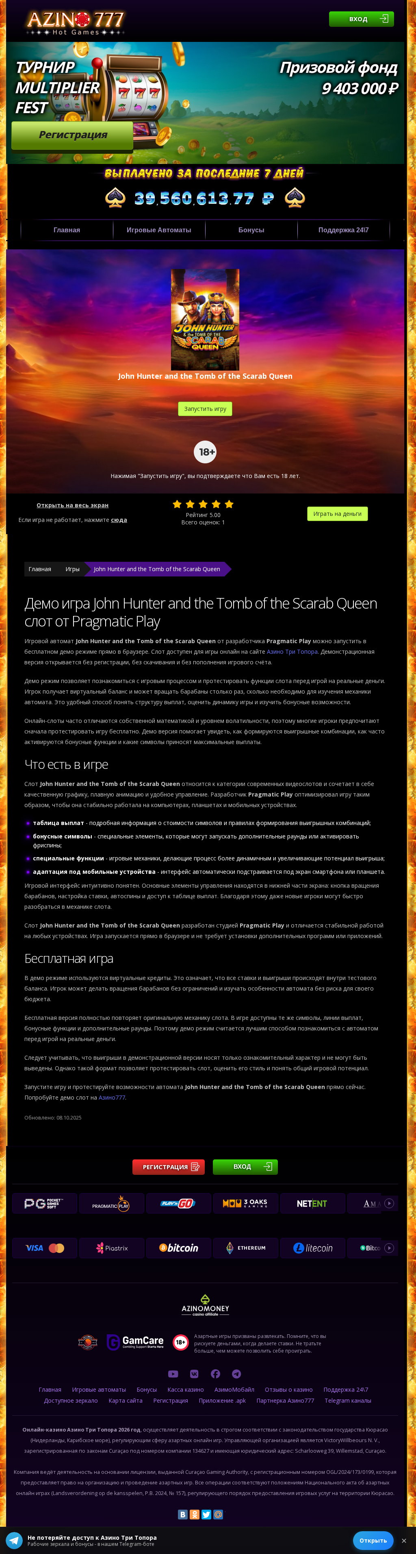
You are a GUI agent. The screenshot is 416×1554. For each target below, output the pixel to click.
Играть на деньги (337, 513)
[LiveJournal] (230, 1514)
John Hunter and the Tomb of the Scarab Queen (157, 569)
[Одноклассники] (194, 1514)
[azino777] (194, 1374)
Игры (72, 569)
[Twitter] (206, 1514)
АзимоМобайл (234, 1389)
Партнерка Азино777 (285, 1400)
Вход (358, 19)
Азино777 (112, 1097)
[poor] (190, 504)
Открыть (373, 1540)
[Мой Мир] (218, 1514)
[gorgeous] (229, 504)
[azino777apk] (236, 1374)
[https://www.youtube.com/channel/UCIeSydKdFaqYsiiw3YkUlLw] (173, 1374)
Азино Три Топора (292, 651)
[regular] (203, 504)
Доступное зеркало (71, 1400)
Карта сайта (125, 1400)
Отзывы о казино (289, 1389)
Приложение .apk (222, 1400)
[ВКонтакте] (183, 1514)
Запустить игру (205, 409)
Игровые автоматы (159, 230)
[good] (216, 504)
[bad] (177, 504)
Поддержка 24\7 (343, 230)
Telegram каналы (348, 1400)
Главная (67, 230)
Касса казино (185, 1389)
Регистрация (72, 134)
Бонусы (251, 230)
